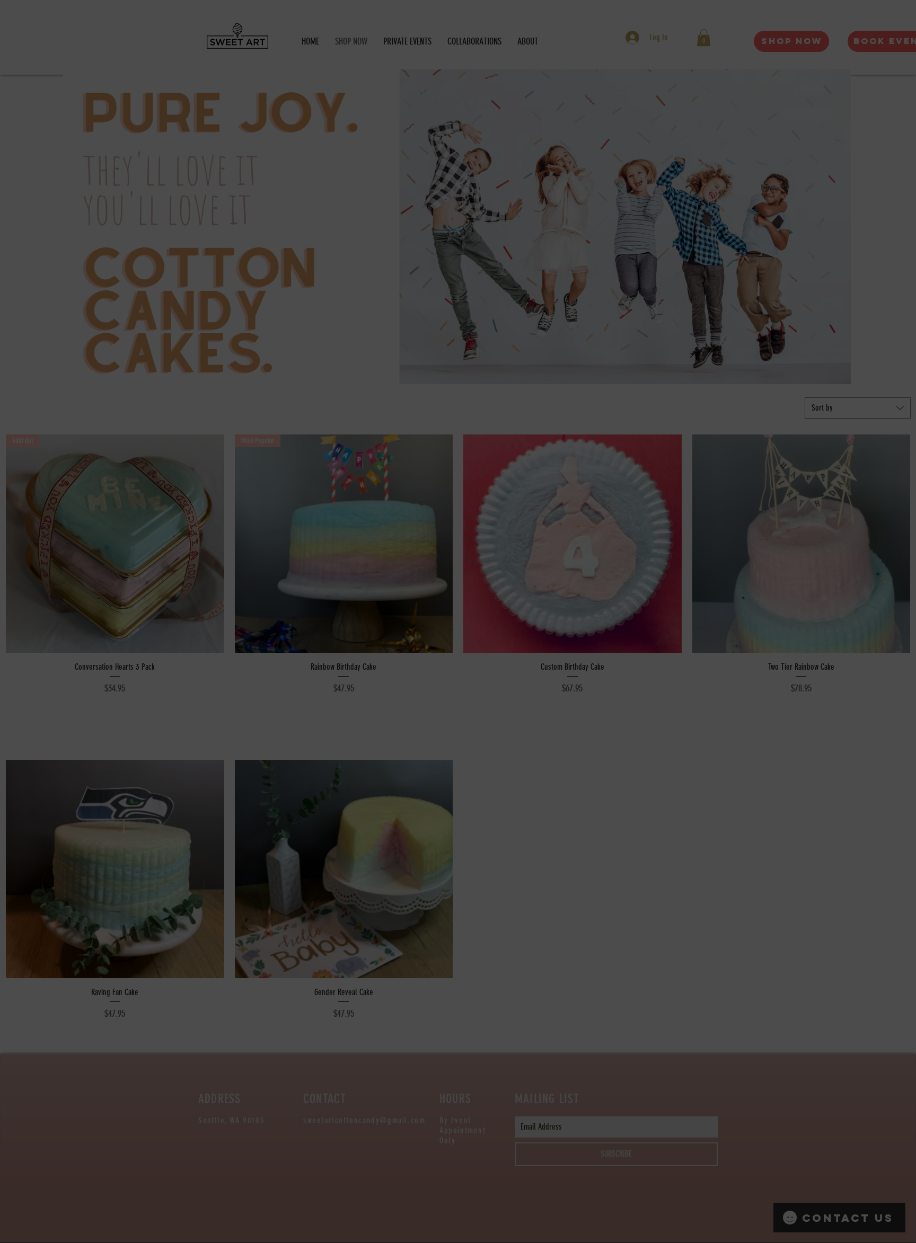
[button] (610, 507)
